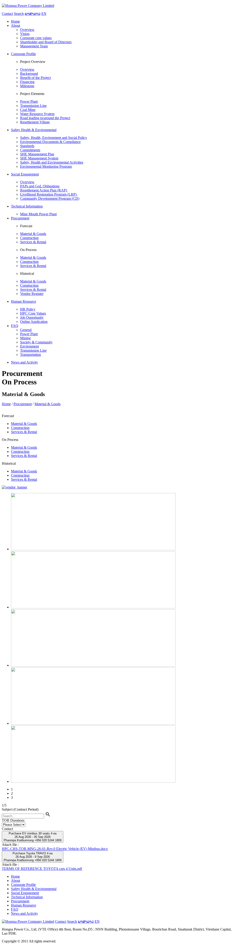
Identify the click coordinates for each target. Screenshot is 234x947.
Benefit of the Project (35, 78)
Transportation (30, 354)
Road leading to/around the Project (45, 118)
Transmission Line (33, 106)
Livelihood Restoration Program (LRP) (48, 194)
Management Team (34, 46)
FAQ (14, 909)
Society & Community (36, 342)
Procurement (22, 404)
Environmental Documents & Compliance (50, 142)
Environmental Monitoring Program (46, 166)
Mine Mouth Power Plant (38, 214)
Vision (24, 34)
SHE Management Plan (37, 154)
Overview (27, 30)
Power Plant (29, 101)
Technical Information (27, 897)
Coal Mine (27, 110)
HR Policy (27, 309)
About (15, 880)
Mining (25, 338)
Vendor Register (31, 294)
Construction (29, 238)
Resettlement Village (35, 122)
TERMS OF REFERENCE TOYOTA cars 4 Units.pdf (42, 869)
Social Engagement (25, 893)
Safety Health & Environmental (33, 889)
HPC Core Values (33, 313)
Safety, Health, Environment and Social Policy (53, 138)
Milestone (27, 86)
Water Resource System (37, 114)
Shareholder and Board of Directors (46, 42)
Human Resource (23, 905)
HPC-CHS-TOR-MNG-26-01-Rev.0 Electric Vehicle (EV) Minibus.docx (55, 849)
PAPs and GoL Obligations (39, 186)
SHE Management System (39, 158)
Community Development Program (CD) (49, 198)
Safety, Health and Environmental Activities (51, 162)
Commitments (30, 150)
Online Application (34, 322)
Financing (27, 82)
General (26, 330)
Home (6, 404)
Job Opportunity (32, 317)
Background (29, 74)
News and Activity (24, 913)
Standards (27, 146)
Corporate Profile (23, 885)
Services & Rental (33, 242)
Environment (29, 346)
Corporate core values (36, 38)
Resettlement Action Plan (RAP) (44, 190)
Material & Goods (33, 234)
